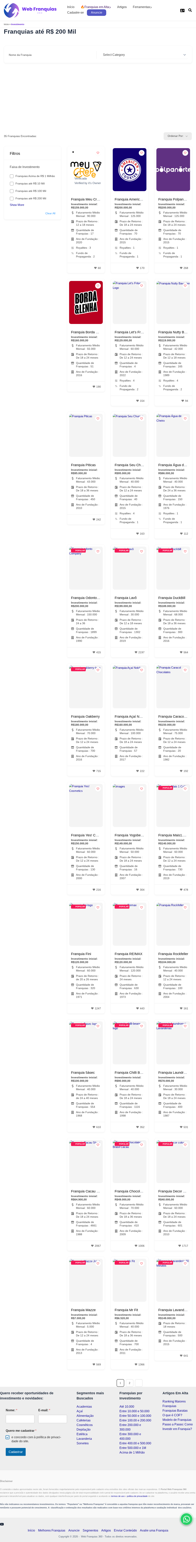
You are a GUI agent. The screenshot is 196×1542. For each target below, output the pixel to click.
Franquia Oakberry (85, 716)
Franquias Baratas (175, 1410)
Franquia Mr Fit (126, 1310)
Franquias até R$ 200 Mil (31, 198)
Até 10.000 (126, 1406)
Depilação (84, 1429)
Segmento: (106, 54)
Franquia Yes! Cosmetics (90, 835)
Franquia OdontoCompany (91, 598)
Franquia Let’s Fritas (130, 332)
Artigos (122, 7)
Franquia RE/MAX (128, 954)
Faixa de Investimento (25, 167)
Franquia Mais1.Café (174, 835)
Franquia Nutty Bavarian (176, 332)
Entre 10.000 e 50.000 (134, 1411)
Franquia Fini (81, 954)
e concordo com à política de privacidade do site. (36, 1439)
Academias (84, 1406)
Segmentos (90, 1530)
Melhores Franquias (51, 1530)
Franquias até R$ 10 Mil (30, 183)
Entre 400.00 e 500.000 (135, 1443)
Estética (82, 1434)
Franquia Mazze (83, 1310)
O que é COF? (172, 1415)
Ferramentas (141, 7)
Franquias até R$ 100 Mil (31, 190)
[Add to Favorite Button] (98, 153)
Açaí (80, 1411)
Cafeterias (84, 1420)
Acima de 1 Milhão (132, 1452)
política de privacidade (137, 1496)
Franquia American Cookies (136, 199)
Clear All (50, 213)
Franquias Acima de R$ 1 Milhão (35, 176)
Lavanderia (84, 1438)
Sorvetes (83, 1443)
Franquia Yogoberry (130, 835)
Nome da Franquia (20, 54)
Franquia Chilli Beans (131, 1073)
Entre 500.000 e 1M (132, 1447)
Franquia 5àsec (83, 1073)
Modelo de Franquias (177, 1419)
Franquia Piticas (83, 465)
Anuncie (96, 12)
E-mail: (44, 1410)
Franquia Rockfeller (173, 954)
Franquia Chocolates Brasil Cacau (141, 1191)
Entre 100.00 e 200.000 (135, 1420)
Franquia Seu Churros (132, 465)
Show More (17, 204)
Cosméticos (85, 1425)
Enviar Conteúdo (125, 1530)
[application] (110, 7)
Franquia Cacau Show (88, 1191)
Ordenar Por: (176, 135)
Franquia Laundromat (174, 1073)
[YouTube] (2, 1524)
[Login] (182, 10)
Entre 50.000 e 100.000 (135, 1415)
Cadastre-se (75, 12)
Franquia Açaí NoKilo (131, 716)
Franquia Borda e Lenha (89, 332)
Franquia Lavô (126, 598)
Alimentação (85, 1415)
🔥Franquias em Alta (95, 7)
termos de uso (118, 1496)
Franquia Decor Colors (175, 1191)
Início (70, 7)
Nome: (11, 1410)
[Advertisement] (98, 97)
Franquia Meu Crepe (87, 199)
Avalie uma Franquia (154, 1530)
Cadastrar (16, 1452)
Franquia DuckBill (171, 598)
